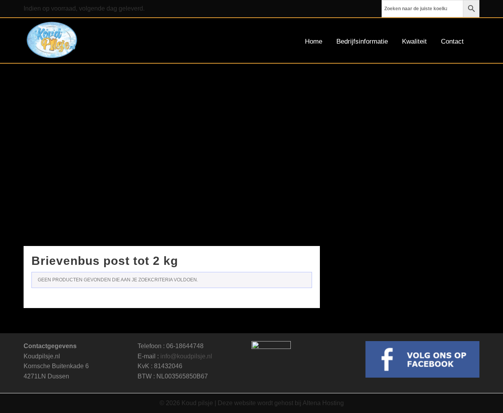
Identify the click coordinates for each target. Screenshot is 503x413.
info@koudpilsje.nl (186, 356)
